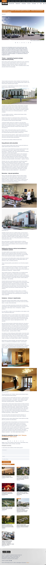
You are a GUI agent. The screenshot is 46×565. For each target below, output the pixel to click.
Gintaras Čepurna (17, 442)
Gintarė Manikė (23, 442)
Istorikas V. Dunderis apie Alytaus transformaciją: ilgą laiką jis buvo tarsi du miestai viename (8, 526)
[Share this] (18, 42)
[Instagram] (42, 1)
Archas (6, 442)
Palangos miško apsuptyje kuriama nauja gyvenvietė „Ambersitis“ (7, 508)
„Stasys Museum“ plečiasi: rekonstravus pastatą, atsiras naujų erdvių (22, 493)
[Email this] (15, 42)
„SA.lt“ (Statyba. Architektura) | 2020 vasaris (14, 436)
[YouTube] (11, 560)
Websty (28, 562)
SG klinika (13, 443)
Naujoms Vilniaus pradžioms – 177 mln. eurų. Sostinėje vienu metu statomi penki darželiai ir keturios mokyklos (23, 478)
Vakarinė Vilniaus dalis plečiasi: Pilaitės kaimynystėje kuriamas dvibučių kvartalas (23, 525)
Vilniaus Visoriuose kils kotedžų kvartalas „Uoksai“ (7, 477)
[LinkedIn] (43, 1)
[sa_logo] (5, 3)
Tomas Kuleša (18, 443)
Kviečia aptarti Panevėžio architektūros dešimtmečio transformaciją (7, 493)
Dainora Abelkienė (10, 442)
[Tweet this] (20, 42)
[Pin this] (24, 42)
